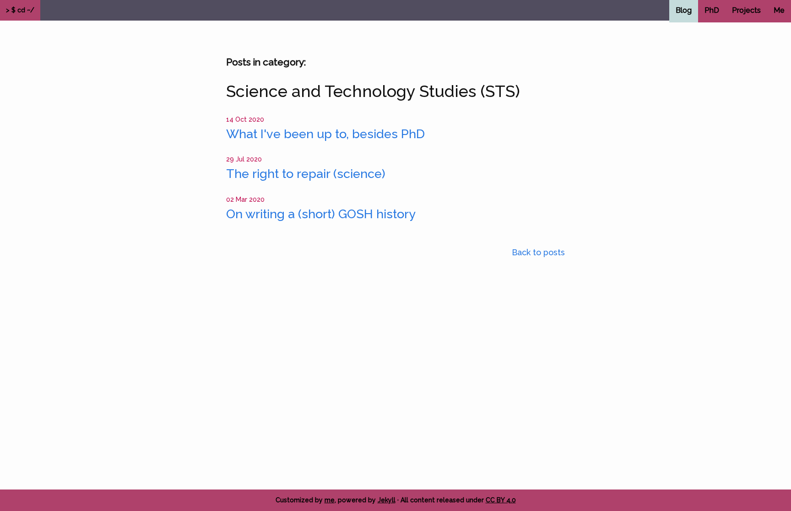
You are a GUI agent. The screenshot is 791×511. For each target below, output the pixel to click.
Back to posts (538, 252)
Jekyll (387, 500)
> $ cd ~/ (20, 10)
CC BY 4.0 (501, 500)
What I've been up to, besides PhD (325, 134)
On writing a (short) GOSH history (321, 214)
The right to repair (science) (305, 174)
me (330, 500)
